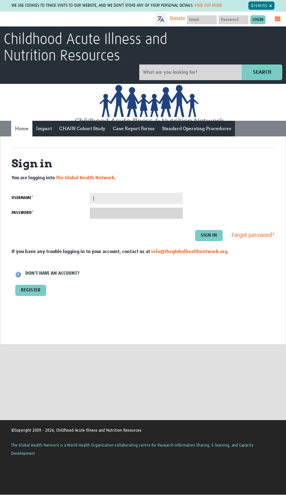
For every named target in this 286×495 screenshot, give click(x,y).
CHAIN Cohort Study (82, 128)
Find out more (208, 5)
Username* (22, 198)
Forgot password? (253, 235)
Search (262, 72)
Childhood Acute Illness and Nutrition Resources (85, 48)
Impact (44, 128)
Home (22, 128)
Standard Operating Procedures (196, 128)
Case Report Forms (134, 128)
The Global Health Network (59, 19)
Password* (23, 213)
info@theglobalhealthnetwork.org (189, 251)
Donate (177, 18)
